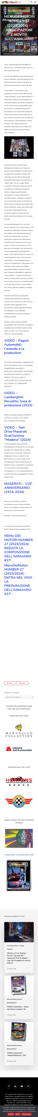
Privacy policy (26, 1114)
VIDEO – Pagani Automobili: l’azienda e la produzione (16, 346)
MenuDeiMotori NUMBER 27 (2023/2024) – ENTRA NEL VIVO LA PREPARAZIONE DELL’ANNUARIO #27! (18, 579)
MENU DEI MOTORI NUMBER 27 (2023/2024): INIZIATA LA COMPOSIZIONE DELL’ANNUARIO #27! (18, 548)
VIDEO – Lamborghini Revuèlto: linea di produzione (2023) (18, 399)
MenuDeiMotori (24, 11)
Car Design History (13, 945)
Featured (11, 11)
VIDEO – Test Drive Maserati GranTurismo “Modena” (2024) (17, 433)
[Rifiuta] (36, 1111)
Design (22, 945)
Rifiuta (18, 1114)
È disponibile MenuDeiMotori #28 (19, 854)
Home (6, 65)
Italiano (19, 2)
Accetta (10, 1114)
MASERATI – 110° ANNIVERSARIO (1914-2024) (18, 487)
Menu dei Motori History (14, 999)
